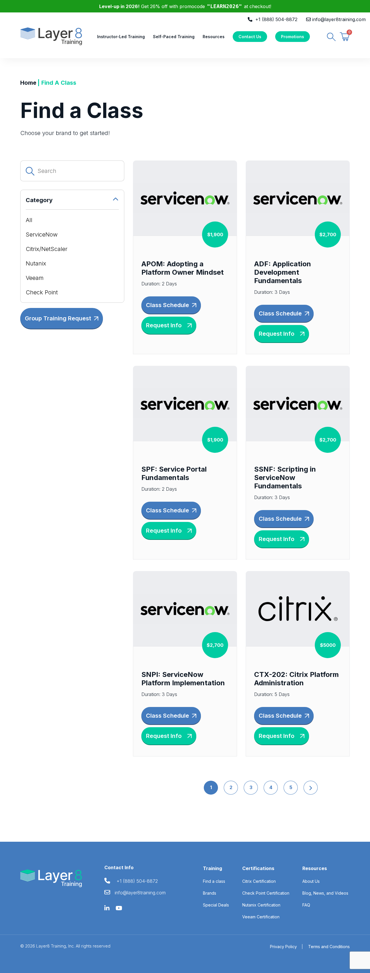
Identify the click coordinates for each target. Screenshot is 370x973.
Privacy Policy (283, 946)
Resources (214, 36)
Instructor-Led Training (121, 36)
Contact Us (249, 36)
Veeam (35, 277)
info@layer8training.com (339, 19)
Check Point (42, 292)
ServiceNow (42, 234)
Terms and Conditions (329, 946)
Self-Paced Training (174, 36)
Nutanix (36, 263)
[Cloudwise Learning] (51, 36)
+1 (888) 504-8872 (276, 19)
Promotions (292, 36)
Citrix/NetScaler (46, 248)
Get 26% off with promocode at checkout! (185, 6)
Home (28, 82)
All (29, 220)
